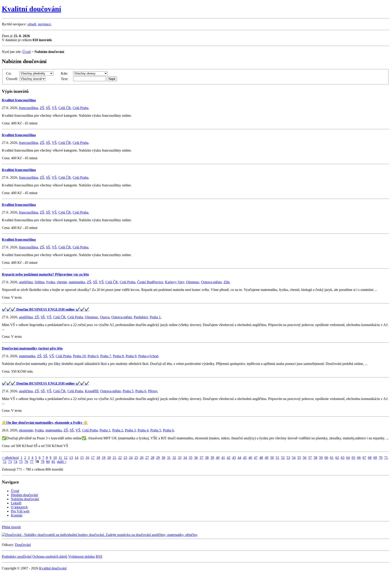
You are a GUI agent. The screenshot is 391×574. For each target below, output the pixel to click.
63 (342, 458)
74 (15, 462)
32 (174, 458)
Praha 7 (105, 356)
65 (353, 458)
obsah (32, 24)
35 (190, 458)
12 (65, 458)
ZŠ (42, 108)
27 (147, 458)
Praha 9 (131, 356)
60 (326, 458)
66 (359, 458)
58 (315, 458)
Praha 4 (143, 430)
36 (196, 458)
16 (87, 458)
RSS (99, 556)
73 (10, 462)
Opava (105, 317)
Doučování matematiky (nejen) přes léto (32, 348)
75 (21, 462)
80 (48, 462)
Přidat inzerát (11, 527)
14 (76, 458)
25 (136, 458)
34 (185, 458)
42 (228, 458)
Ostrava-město (211, 282)
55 (299, 458)
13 (71, 458)
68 (370, 458)
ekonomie (26, 430)
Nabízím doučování (25, 499)
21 (114, 458)
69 (375, 458)
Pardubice (141, 317)
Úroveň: (12, 79)
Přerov (152, 391)
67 (364, 458)
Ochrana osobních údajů (49, 556)
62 (337, 458)
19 (103, 458)
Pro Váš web (20, 511)
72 (4, 462)
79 (42, 462)
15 (82, 458)
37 (201, 458)
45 (245, 458)
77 (31, 462)
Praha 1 (155, 317)
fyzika (50, 282)
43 (234, 458)
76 (26, 462)
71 (386, 458)
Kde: (64, 73)
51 (277, 458)
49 (266, 458)
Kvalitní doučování (31, 9)
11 (60, 458)
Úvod (26, 52)
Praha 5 (128, 391)
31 (169, 458)
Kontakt (16, 515)
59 (321, 458)
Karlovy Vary (174, 282)
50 (272, 458)
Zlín (226, 282)
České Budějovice (150, 282)
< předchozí (10, 458)
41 (223, 458)
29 (158, 458)
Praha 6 (93, 356)
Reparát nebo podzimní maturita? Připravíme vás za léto (45, 274)
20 (109, 458)
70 (380, 458)
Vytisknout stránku (81, 556)
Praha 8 (118, 356)
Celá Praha (80, 108)
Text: (64, 79)
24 (131, 458)
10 (55, 458)
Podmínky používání (16, 556)
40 (217, 458)
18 (98, 458)
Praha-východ (148, 356)
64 (348, 458)
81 (53, 462)
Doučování (23, 545)
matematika (77, 282)
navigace (44, 24)
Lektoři (16, 503)
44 (239, 458)
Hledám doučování (24, 495)
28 (152, 458)
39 (212, 458)
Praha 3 (130, 430)
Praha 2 (117, 430)
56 (304, 458)
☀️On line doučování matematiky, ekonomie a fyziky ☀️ (45, 422)
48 (261, 458)
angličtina (26, 282)
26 (141, 458)
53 (288, 458)
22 (120, 458)
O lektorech (19, 507)
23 (125, 458)
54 (294, 458)
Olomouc (192, 282)
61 (332, 458)
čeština (39, 282)
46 (250, 458)
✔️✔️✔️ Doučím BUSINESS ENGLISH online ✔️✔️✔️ (45, 309)
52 (283, 458)
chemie (62, 282)
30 (163, 458)
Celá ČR (64, 108)
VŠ (54, 108)
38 (207, 458)
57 (310, 458)
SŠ (48, 108)
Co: (8, 73)
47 (255, 458)
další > (62, 462)
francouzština (28, 108)
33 (179, 458)
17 (93, 458)
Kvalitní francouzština (19, 100)
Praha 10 (79, 356)
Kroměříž (91, 391)
